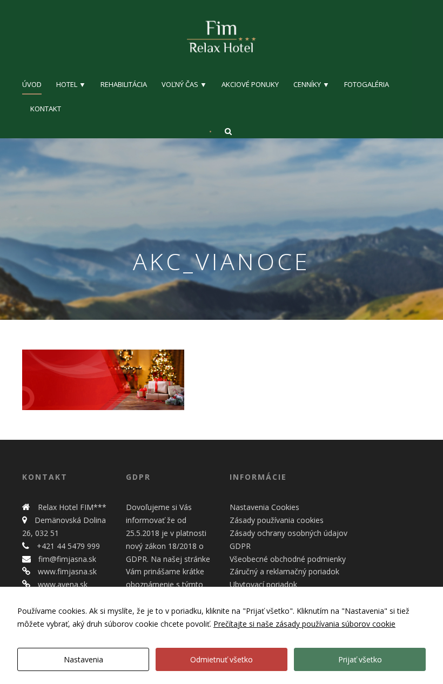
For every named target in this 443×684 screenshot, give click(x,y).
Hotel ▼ (71, 84)
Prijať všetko (360, 659)
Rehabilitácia (123, 84)
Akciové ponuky (250, 84)
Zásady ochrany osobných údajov (288, 533)
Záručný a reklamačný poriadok (284, 571)
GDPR (240, 546)
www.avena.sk (62, 584)
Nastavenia (83, 659)
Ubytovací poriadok (263, 584)
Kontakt (45, 108)
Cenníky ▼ (311, 84)
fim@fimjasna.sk (66, 559)
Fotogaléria (366, 84)
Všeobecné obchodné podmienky (288, 559)
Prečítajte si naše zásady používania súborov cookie (304, 624)
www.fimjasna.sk (66, 571)
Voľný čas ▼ (184, 84)
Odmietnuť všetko (221, 659)
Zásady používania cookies (277, 520)
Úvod (32, 84)
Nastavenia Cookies (264, 507)
